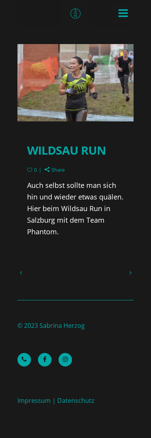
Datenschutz (75, 400)
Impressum (34, 400)
